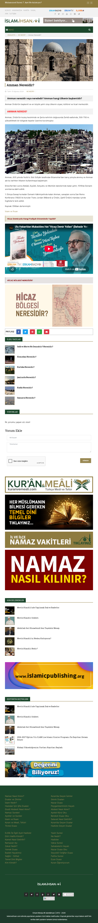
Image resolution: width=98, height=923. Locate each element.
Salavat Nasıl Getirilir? (61, 819)
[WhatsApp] (71, 14)
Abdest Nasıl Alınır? (60, 809)
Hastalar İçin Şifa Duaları (17, 806)
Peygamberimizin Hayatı (62, 806)
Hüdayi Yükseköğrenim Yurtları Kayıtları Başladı (40, 747)
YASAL (33, 10)
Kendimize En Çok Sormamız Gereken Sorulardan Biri (30, 2)
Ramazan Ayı (11, 843)
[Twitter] (59, 14)
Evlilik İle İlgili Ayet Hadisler (18, 833)
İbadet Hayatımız (13, 852)
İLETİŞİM (13, 14)
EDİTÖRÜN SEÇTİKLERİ (17, 699)
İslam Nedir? (11, 802)
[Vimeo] (54, 895)
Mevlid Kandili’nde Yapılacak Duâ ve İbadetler (38, 607)
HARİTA (26, 10)
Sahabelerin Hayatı (60, 846)
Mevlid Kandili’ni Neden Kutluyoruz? (34, 638)
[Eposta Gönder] (46, 331)
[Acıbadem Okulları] (49, 770)
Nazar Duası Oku (59, 849)
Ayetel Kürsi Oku (59, 812)
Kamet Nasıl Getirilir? (15, 839)
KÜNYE (8, 10)
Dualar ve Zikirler (13, 799)
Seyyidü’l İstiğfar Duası (62, 852)
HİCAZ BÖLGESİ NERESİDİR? (20, 280)
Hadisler (55, 839)
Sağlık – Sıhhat (12, 856)
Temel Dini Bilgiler (13, 859)
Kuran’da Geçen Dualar (62, 822)
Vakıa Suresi (57, 843)
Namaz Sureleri (12, 812)
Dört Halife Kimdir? (14, 836)
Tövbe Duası (11, 826)
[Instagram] (63, 14)
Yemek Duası (11, 849)
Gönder (86, 461)
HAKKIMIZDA (17, 10)
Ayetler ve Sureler (13, 816)
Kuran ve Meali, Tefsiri (15, 822)
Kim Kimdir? (11, 862)
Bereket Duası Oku (60, 816)
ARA (6, 14)
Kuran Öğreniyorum (60, 862)
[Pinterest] (75, 14)
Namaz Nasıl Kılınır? (14, 796)
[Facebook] (55, 14)
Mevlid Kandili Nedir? (27, 648)
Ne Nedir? (55, 836)
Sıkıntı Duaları (57, 799)
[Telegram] (79, 14)
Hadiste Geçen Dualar (61, 826)
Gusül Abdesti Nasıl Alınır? (17, 809)
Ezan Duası (56, 859)
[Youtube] (67, 14)
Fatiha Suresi (57, 856)
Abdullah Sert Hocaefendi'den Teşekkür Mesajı (38, 628)
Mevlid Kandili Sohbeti (28, 618)
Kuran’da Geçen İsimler (62, 796)
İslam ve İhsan (11, 211)
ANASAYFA (11, 35)
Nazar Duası (57, 802)
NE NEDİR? (22, 35)
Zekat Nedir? (11, 846)
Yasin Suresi (57, 833)
